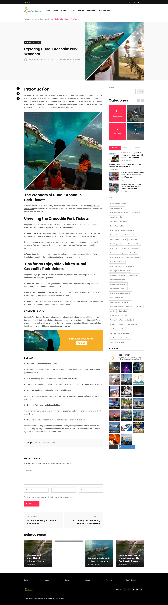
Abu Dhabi (91, 10)
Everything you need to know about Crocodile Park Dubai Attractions (129, 558)
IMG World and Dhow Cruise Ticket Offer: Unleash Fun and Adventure (125, 166)
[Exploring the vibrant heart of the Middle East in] (114, 391)
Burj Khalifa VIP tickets (129, 235)
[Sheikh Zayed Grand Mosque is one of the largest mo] (138, 403)
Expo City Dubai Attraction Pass (120, 271)
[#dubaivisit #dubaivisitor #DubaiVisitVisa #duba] (138, 415)
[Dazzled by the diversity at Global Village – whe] (114, 439)
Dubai (55, 10)
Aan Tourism (60, 598)
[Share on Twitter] (18, 93)
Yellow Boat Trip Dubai (117, 342)
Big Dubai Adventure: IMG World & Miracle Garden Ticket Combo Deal (131, 186)
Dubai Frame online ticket (130, 248)
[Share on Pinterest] (18, 98)
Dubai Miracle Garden (117, 262)
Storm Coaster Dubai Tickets (119, 315)
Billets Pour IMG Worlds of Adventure (122, 230)
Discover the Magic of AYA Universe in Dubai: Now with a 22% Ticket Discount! (132, 155)
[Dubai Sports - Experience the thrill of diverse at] (138, 391)
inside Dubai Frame (116, 297)
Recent (114, 148)
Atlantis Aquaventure (116, 208)
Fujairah (80, 10)
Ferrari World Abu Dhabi (118, 275)
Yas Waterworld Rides (117, 329)
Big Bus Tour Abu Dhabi (117, 226)
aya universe (136, 212)
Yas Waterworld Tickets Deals (119, 333)
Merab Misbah (95, 564)
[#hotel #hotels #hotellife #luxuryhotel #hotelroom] (138, 427)
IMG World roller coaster (118, 284)
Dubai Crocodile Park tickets (44, 443)
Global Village (133, 275)
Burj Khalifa (114, 235)
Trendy (138, 148)
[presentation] (138, 100)
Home (48, 10)
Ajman (63, 10)
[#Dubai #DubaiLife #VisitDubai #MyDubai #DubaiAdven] (114, 415)
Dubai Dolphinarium (116, 244)
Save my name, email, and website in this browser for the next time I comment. (51, 497)
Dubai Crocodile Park (32, 42)
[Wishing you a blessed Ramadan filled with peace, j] (138, 379)
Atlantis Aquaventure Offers (119, 212)
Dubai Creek (134, 239)
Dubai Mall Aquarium (116, 257)
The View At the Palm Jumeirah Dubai (122, 320)
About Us (27, 2)
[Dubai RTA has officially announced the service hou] (138, 367)
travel (121, 324)
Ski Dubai (139, 306)
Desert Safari (114, 239)
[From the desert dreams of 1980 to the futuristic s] (114, 379)
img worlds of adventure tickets (120, 293)
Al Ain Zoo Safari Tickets (118, 203)
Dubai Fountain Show (133, 244)
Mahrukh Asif (127, 160)
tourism (112, 324)
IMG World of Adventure (117, 280)
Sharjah (72, 10)
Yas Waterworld (132, 324)
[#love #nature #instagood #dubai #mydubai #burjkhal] (126, 427)
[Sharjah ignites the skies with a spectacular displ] (126, 379)
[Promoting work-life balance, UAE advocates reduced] (114, 403)
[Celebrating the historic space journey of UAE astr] (126, 391)
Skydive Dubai (123, 311)
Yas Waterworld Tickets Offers (120, 338)
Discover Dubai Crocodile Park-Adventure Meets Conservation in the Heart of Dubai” (36, 561)
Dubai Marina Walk (133, 257)
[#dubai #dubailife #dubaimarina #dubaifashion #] (126, 415)
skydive (112, 311)
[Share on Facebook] (18, 88)
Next (94, 517)
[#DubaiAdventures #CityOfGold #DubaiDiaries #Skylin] (126, 439)
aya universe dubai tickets (118, 221)
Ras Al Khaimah (104, 10)
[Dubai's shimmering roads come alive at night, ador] (114, 367)
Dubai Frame (114, 248)
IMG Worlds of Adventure (118, 288)
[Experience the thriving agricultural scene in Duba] (126, 403)
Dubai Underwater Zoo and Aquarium (122, 266)
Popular (126, 148)
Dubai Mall (133, 253)
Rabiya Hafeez (65, 541)
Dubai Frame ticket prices (118, 253)
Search (111, 88)
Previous (34, 517)
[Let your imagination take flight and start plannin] (114, 427)
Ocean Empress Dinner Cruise (119, 302)
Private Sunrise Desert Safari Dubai (121, 306)
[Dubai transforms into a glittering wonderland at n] (126, 367)
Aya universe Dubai (116, 217)
